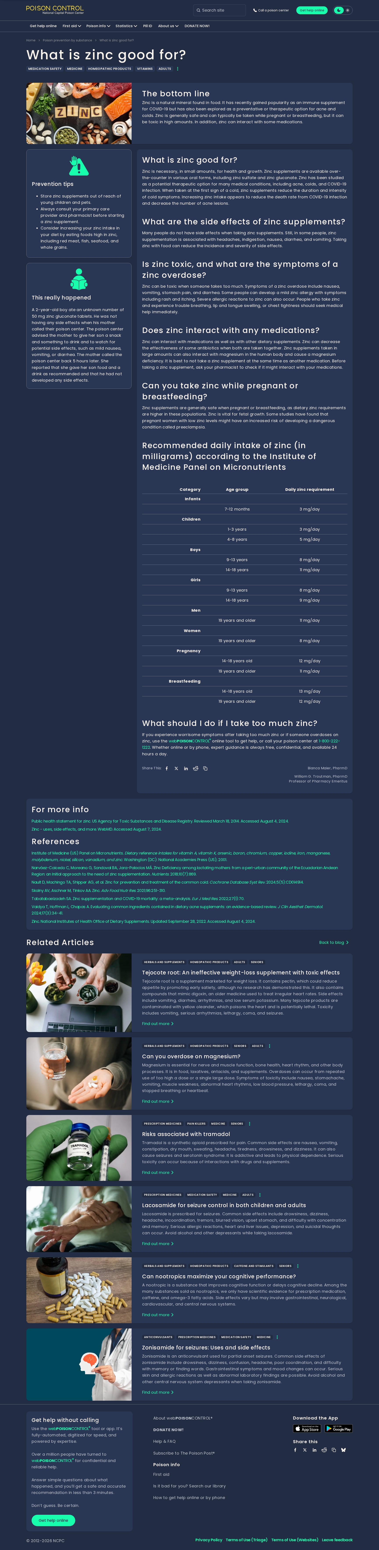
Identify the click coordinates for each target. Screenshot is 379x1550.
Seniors (257, 962)
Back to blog (331, 942)
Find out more (155, 1023)
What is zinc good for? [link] (117, 40)
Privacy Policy (208, 1540)
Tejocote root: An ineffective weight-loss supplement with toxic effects (241, 972)
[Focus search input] (198, 10)
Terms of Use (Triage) (247, 1540)
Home (31, 40)
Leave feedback (337, 1540)
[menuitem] (43, 26)
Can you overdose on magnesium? (191, 1056)
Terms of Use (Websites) (295, 1540)
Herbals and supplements (164, 962)
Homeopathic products (109, 69)
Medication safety (44, 69)
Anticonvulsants (158, 1337)
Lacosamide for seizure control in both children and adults (224, 1205)
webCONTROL (190, 741)
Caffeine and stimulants (254, 1266)
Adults (165, 69)
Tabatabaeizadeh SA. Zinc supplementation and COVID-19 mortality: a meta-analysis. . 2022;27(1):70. (138, 898)
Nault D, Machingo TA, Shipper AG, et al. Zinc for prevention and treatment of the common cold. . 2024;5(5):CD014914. (168, 882)
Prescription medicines (163, 1124)
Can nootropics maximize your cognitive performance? (219, 1276)
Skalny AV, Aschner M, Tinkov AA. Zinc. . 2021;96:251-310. (98, 890)
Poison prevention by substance (67, 40)
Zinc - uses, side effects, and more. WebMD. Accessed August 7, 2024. (96, 829)
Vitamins (145, 69)
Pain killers (196, 1124)
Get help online (312, 10)
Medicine (74, 69)
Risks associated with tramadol (186, 1134)
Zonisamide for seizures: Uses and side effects (206, 1347)
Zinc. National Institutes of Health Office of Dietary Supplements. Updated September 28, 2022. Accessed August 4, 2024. (143, 921)
